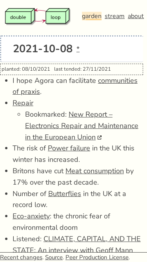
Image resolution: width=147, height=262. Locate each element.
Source (54, 257)
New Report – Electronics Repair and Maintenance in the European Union (81, 126)
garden (92, 16)
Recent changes (21, 257)
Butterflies (64, 193)
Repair (23, 103)
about (136, 16)
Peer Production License (97, 257)
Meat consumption (94, 171)
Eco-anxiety (31, 216)
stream (115, 16)
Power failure (69, 148)
